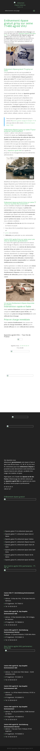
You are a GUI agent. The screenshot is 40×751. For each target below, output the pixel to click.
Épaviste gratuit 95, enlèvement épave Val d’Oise (19, 560)
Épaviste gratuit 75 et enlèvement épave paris (19, 531)
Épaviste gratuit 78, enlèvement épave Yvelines (19, 539)
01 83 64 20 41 (24, 346)
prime (7, 233)
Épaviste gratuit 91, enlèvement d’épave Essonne (20, 542)
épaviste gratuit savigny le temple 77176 (24, 121)
